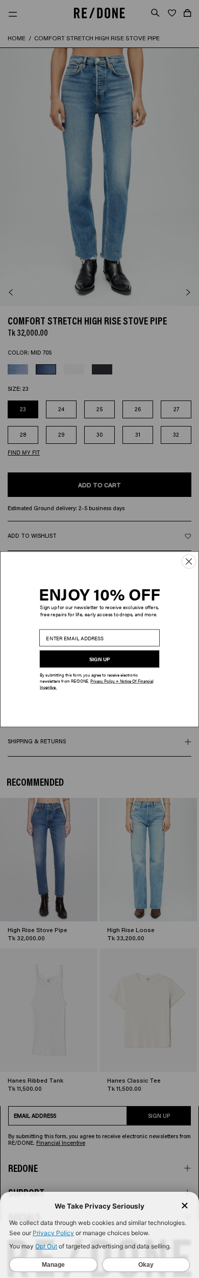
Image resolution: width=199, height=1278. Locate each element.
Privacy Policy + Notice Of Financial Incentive (96, 684)
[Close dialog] (188, 561)
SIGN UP (99, 659)
